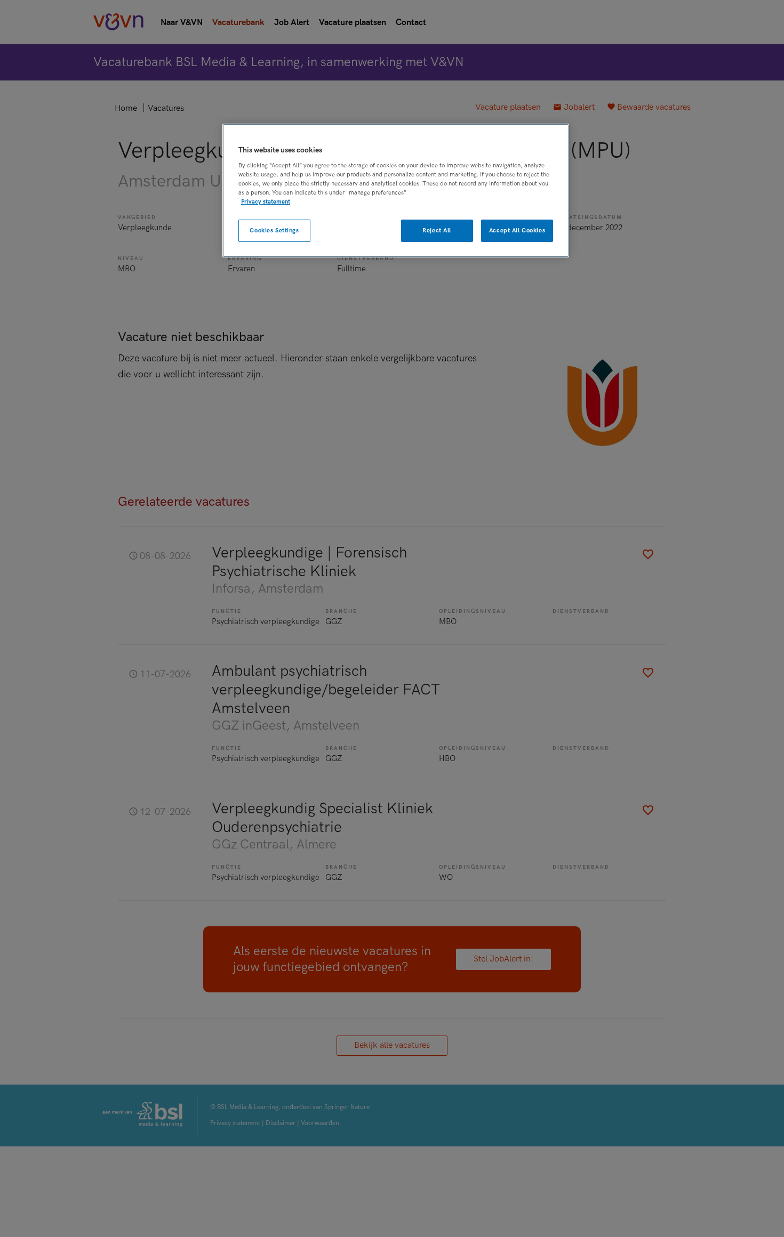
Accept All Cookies (517, 230)
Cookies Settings (274, 230)
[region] (395, 190)
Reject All (436, 230)
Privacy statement (265, 201)
